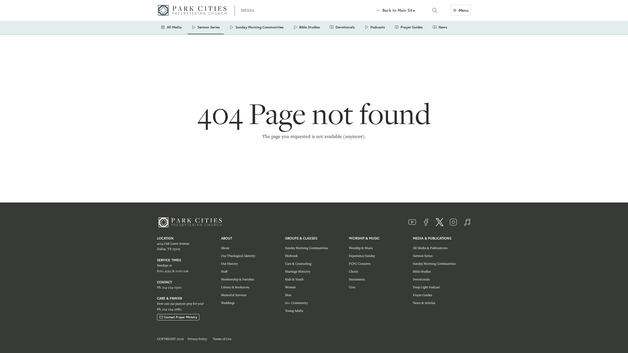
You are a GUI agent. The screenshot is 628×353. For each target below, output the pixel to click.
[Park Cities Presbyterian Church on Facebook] (426, 222)
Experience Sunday (362, 255)
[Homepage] (194, 10)
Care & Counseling (298, 263)
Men (288, 295)
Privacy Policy (197, 339)
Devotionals (421, 279)
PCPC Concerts (360, 263)
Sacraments (357, 279)
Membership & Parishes (237, 279)
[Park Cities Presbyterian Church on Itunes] (467, 222)
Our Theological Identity (238, 255)
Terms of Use (222, 339)
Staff (224, 271)
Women (290, 287)
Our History (229, 263)
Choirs (353, 271)
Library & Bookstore (235, 287)
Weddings (228, 303)
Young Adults (294, 310)
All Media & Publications (430, 248)
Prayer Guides (422, 295)
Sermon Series (423, 255)
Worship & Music (361, 248)
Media (247, 10)
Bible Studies (422, 271)
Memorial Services (234, 295)
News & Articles (424, 303)
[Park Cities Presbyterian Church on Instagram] (453, 222)
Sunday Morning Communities (306, 248)
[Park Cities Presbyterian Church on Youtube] (412, 222)
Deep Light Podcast (426, 287)
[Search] (435, 10)
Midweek (291, 255)
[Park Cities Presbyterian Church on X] (439, 222)
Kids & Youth (294, 279)
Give (352, 287)
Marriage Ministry (297, 271)
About (225, 248)
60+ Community (296, 303)
